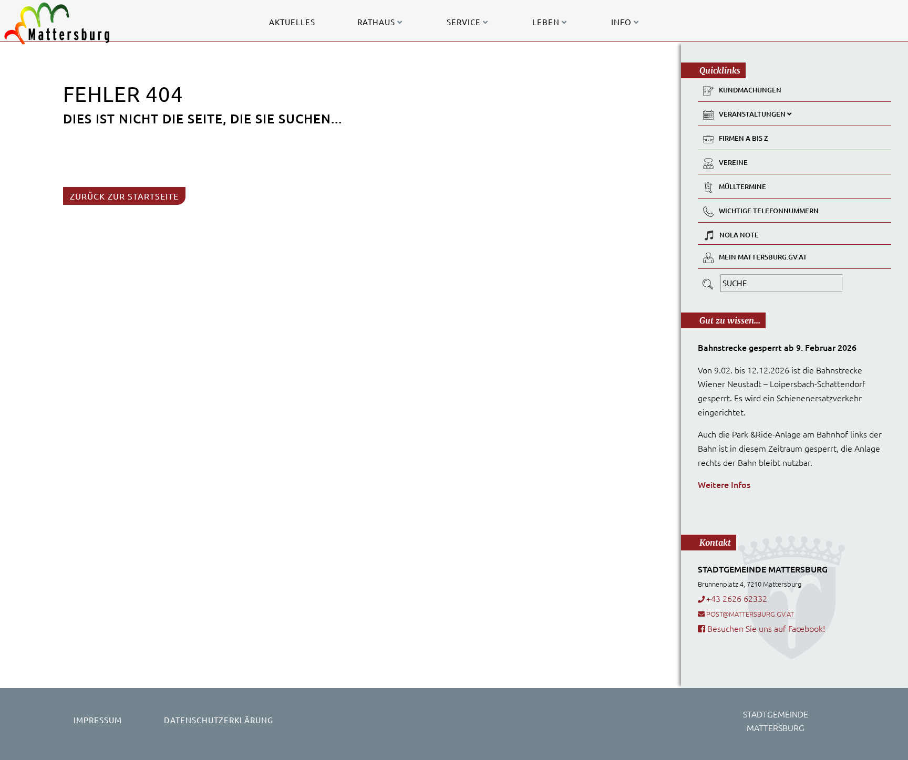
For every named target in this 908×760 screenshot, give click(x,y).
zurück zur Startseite (124, 196)
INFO (622, 22)
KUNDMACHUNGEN (750, 90)
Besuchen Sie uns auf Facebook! (765, 628)
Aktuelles (292, 22)
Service (465, 22)
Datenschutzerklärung (218, 720)
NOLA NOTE (739, 235)
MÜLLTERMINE (742, 186)
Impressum (98, 720)
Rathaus (377, 22)
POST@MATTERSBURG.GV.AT (750, 614)
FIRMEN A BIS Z (743, 138)
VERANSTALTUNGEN (753, 114)
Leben (547, 22)
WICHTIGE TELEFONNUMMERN (769, 210)
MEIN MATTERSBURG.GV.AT (763, 257)
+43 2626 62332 (736, 598)
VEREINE (733, 162)
